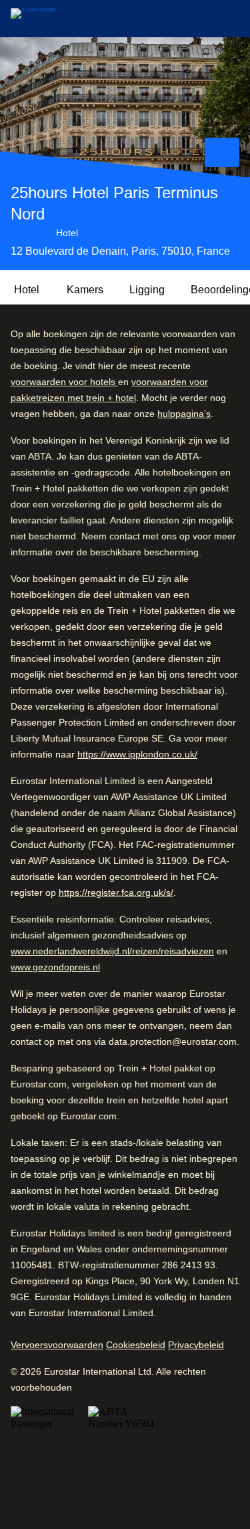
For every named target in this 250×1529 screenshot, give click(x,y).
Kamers (85, 289)
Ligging (147, 289)
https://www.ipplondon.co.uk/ (137, 754)
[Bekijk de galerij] (222, 152)
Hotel (26, 289)
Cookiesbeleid (135, 1344)
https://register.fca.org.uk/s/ (116, 892)
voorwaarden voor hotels (64, 381)
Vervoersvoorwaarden (57, 1344)
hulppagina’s (184, 413)
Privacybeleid (196, 1344)
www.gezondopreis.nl (55, 967)
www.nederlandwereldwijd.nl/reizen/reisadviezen (112, 951)
